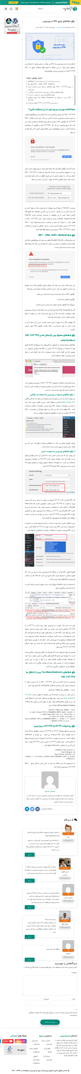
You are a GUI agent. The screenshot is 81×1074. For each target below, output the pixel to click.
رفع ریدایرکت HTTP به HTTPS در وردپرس (43, 103)
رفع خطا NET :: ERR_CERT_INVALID (41, 84)
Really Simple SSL (68, 402)
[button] (37, 809)
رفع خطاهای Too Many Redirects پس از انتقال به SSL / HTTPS (50, 99)
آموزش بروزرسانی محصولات (36, 1059)
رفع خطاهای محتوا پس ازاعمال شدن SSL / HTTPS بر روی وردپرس (50, 88)
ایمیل (46, 999)
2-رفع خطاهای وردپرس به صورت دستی (41, 95)
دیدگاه (74, 972)
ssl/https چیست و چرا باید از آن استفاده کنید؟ (44, 81)
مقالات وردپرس (61, 27)
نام (73, 999)
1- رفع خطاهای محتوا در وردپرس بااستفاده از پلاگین (45, 92)
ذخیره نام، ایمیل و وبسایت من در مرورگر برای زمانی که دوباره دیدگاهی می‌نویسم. (53, 1013)
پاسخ (29, 855)
